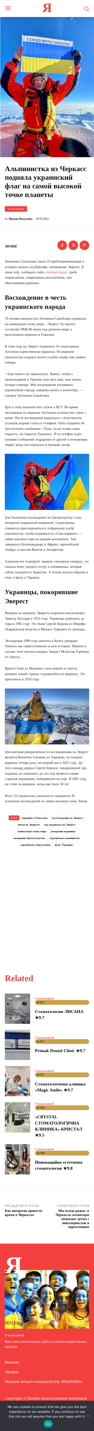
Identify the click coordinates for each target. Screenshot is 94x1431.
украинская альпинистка (64, 838)
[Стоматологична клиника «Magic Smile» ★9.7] (17, 1081)
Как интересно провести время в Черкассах (23, 1213)
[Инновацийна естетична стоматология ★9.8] (17, 1159)
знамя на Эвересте (29, 824)
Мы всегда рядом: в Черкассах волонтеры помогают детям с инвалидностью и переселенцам (72, 1219)
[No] (88, 1415)
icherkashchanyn (56, 272)
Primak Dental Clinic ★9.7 (60, 1050)
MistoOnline (71, 1381)
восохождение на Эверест (67, 817)
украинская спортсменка (35, 844)
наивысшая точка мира (32, 831)
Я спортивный (16, 208)
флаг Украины (64, 844)
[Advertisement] (47, 905)
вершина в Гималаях (35, 817)
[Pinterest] (84, 245)
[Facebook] (62, 245)
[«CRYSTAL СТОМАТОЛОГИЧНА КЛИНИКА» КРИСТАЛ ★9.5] (17, 1117)
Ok (48, 1424)
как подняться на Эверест (59, 824)
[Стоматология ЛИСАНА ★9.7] (17, 1009)
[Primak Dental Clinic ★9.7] (17, 1045)
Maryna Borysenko (21, 218)
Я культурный (14, 1335)
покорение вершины (63, 831)
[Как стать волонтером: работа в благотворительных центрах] (47, 1299)
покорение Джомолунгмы (29, 838)
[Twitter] (73, 245)
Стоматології (44, 998)
